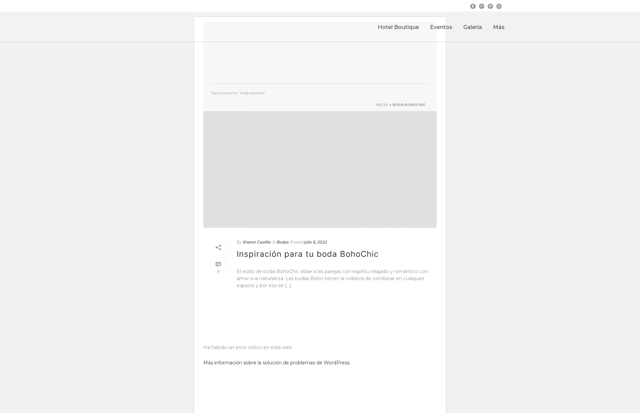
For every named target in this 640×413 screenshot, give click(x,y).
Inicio (382, 105)
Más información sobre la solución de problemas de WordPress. (276, 363)
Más (499, 27)
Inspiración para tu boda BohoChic (308, 254)
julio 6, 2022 (315, 241)
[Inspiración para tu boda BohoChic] (320, 170)
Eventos (441, 27)
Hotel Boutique (398, 27)
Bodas (283, 241)
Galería (472, 27)
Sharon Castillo (257, 241)
